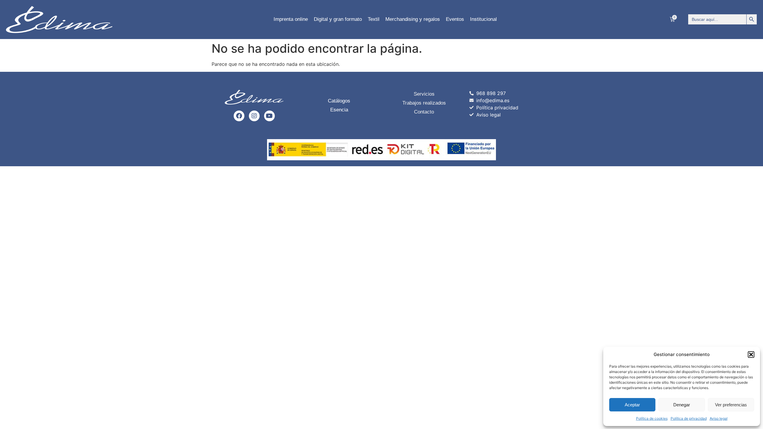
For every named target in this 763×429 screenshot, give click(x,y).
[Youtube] (269, 116)
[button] (751, 355)
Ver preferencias (731, 404)
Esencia (339, 110)
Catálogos (339, 101)
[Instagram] (254, 116)
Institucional (483, 19)
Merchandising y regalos (412, 19)
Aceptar (632, 404)
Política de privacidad (689, 418)
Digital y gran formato (338, 19)
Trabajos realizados (424, 103)
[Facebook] (239, 116)
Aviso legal (719, 418)
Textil (373, 19)
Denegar (681, 404)
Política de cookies (652, 418)
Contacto (424, 112)
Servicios (424, 94)
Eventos (455, 19)
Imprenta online (291, 19)
